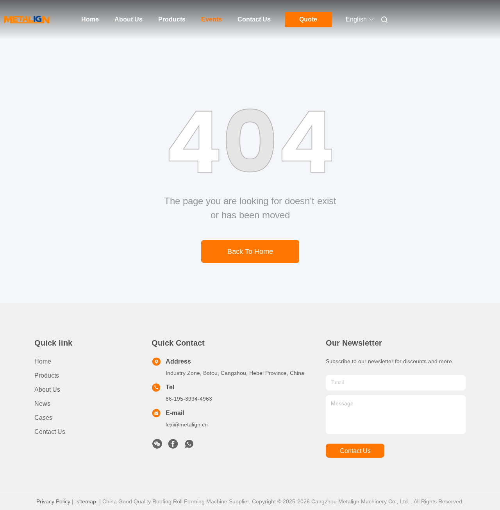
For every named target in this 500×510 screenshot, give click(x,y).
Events (211, 19)
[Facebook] (173, 446)
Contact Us (254, 19)
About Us (128, 19)
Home (90, 19)
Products (172, 19)
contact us (355, 451)
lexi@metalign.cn (187, 424)
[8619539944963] (189, 446)
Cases (43, 417)
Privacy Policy (53, 501)
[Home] (26, 19)
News (42, 403)
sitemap (86, 501)
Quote (308, 19)
